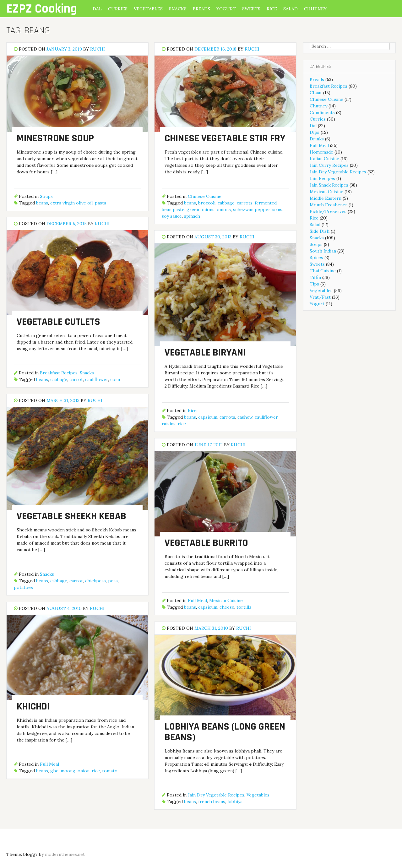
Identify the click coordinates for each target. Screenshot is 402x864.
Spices (316, 257)
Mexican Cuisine (226, 600)
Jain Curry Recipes (329, 165)
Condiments (322, 112)
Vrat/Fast (320, 297)
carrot (76, 379)
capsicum (207, 417)
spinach (192, 216)
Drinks (317, 139)
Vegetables (148, 9)
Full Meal (197, 600)
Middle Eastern (325, 198)
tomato (109, 771)
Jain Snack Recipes (329, 185)
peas (113, 581)
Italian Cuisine (324, 158)
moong (68, 771)
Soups (46, 196)
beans (42, 203)
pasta (100, 203)
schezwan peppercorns (257, 209)
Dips (314, 132)
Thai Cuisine (323, 271)
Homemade (321, 152)
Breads (201, 9)
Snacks (178, 9)
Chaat (316, 92)
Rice (272, 9)
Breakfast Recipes (59, 373)
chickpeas (95, 581)
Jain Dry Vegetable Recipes (216, 795)
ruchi (97, 49)
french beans (211, 801)
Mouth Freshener (328, 205)
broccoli (206, 203)
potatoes (23, 587)
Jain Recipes (322, 178)
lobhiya (234, 801)
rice (182, 424)
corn (115, 379)
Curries (118, 9)
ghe (54, 771)
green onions (201, 209)
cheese (227, 607)
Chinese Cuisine (204, 196)
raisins (169, 424)
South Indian (323, 251)
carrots (245, 203)
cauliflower (96, 379)
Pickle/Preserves (328, 211)
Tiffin (315, 277)
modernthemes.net (65, 854)
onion (84, 771)
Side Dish (319, 231)
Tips (314, 284)
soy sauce (172, 216)
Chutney (315, 9)
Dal (97, 9)
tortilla (243, 607)
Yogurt (226, 9)
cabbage (226, 203)
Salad (290, 9)
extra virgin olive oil (71, 203)
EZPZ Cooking (41, 9)
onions (224, 209)
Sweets (251, 9)
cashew (245, 417)
